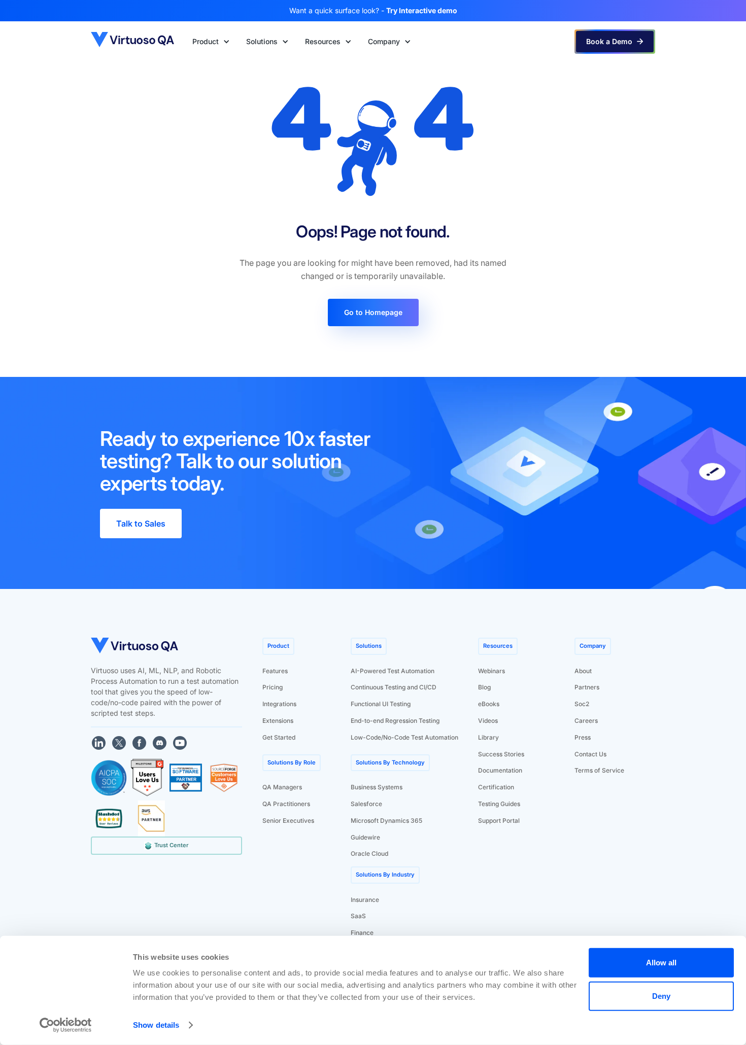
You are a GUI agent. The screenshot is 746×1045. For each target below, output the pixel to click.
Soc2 (581, 704)
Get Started (278, 737)
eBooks (488, 704)
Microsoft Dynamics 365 (386, 820)
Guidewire (365, 837)
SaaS (358, 916)
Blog (484, 687)
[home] (133, 41)
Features (275, 671)
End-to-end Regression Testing (395, 720)
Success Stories (501, 754)
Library (488, 737)
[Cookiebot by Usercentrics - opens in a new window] (65, 1025)
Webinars (491, 671)
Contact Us (590, 754)
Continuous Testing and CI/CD (393, 687)
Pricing (272, 687)
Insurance (365, 899)
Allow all (661, 962)
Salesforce (366, 804)
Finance (362, 932)
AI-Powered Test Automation (392, 671)
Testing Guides (499, 804)
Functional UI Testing (381, 704)
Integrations (279, 704)
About (583, 671)
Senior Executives (288, 820)
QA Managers (282, 787)
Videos (488, 720)
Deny (661, 995)
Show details (156, 1025)
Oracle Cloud (369, 853)
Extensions (277, 720)
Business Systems (376, 787)
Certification (496, 787)
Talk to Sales (140, 523)
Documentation (500, 770)
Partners (586, 687)
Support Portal (499, 820)
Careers (586, 720)
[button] (211, 41)
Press (582, 737)
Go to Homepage (373, 312)
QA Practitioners (286, 804)
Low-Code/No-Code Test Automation (404, 737)
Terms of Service (599, 770)
